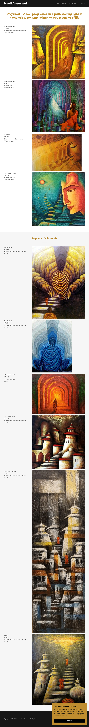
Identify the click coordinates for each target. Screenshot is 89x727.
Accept (69, 720)
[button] (73, 4)
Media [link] (83, 4)
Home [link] (57, 4)
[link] (15, 4)
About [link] (63, 4)
